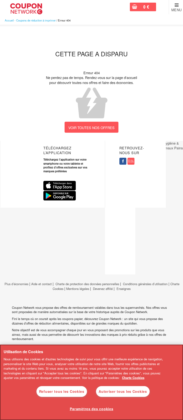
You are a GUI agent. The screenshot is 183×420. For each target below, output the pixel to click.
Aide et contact (41, 284)
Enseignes (124, 288)
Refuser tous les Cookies (61, 391)
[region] (91, 382)
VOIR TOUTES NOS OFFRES (91, 127)
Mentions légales (77, 288)
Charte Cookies (133, 377)
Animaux (166, 147)
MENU (176, 9)
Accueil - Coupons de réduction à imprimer (30, 20)
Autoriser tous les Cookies (123, 391)
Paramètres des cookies (91, 408)
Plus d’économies (16, 284)
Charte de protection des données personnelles (87, 284)
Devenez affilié (103, 288)
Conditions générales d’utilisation (145, 284)
